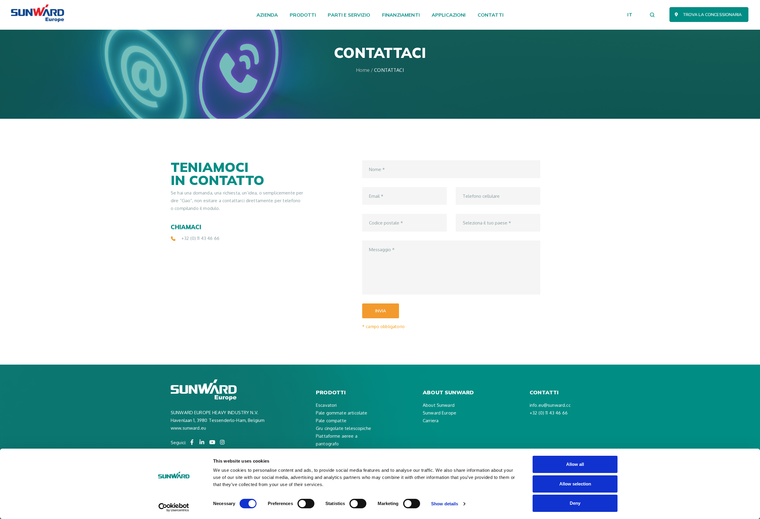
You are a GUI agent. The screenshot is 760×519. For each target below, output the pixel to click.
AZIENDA (267, 15)
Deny (575, 503)
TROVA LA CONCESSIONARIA (712, 14)
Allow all (575, 464)
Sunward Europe (439, 413)
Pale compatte (331, 420)
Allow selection (575, 483)
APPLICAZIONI (449, 15)
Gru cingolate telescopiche (343, 428)
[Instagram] (222, 442)
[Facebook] (191, 442)
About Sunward (439, 405)
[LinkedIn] (202, 442)
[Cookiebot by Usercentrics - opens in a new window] (174, 507)
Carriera (430, 420)
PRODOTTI (303, 15)
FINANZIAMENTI (401, 15)
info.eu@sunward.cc (550, 405)
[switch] (305, 503)
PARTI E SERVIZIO (349, 15)
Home (363, 70)
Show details (444, 503)
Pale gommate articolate (341, 413)
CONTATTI (491, 15)
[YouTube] (212, 442)
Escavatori (326, 405)
